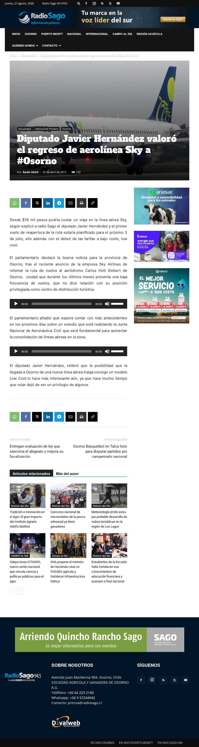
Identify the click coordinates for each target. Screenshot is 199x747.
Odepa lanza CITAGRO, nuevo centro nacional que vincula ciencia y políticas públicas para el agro (27, 571)
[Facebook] (86, 3)
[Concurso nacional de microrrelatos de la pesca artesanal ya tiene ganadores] (68, 495)
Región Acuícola (149, 34)
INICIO (16, 34)
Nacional (74, 34)
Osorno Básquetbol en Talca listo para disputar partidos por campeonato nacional (100, 451)
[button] (79, 3)
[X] (110, 3)
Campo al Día (122, 34)
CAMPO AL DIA (19, 555)
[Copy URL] (93, 203)
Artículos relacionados (31, 473)
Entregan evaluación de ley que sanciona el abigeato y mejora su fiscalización (36, 451)
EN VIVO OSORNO (102, 743)
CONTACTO (50, 45)
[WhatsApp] (14, 203)
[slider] (118, 303)
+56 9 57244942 (82, 697)
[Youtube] (118, 3)
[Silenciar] (107, 303)
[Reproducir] (16, 303)
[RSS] (102, 3)
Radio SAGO (31, 172)
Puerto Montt (52, 34)
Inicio (13, 56)
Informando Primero (46, 128)
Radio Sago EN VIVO (54, 3)
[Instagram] (94, 3)
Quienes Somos (23, 45)
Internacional (97, 34)
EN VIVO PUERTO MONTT (136, 743)
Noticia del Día (20, 505)
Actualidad (28, 56)
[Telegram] (59, 203)
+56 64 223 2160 (80, 692)
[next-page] (20, 591)
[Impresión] (81, 203)
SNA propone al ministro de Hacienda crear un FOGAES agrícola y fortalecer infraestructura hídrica (67, 571)
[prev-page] (13, 591)
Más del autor (67, 473)
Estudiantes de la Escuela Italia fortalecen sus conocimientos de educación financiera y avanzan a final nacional (109, 571)
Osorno (31, 34)
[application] (68, 304)
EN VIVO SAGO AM (170, 743)
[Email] (70, 203)
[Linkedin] (48, 203)
